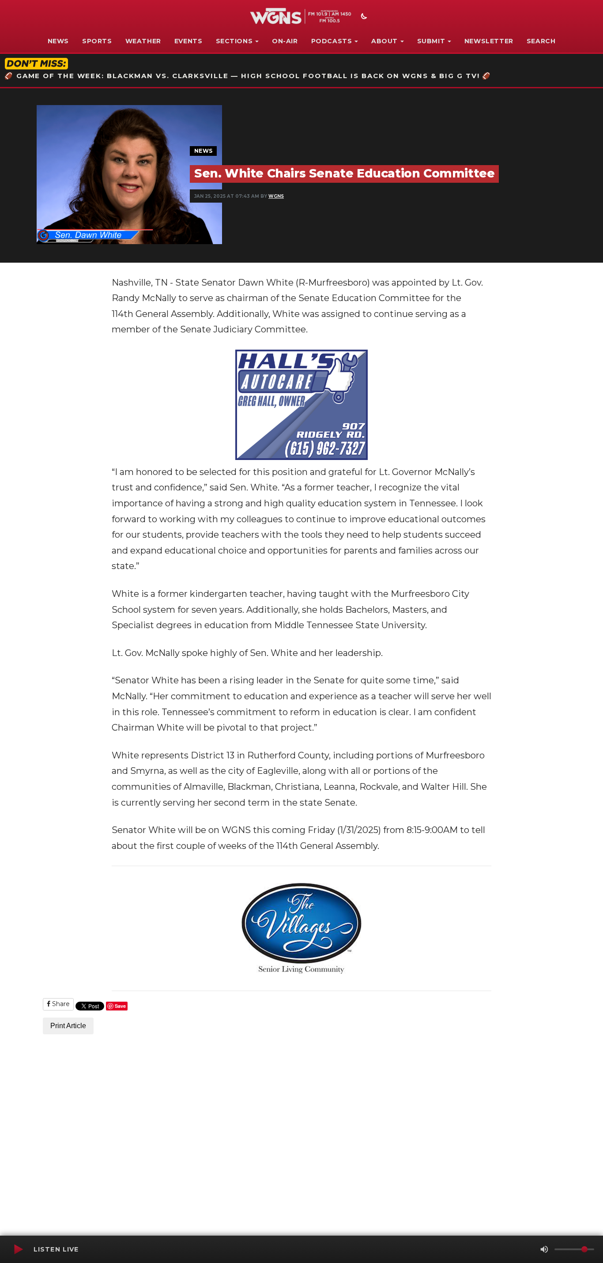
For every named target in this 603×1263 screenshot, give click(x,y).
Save (120, 1006)
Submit (431, 41)
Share (60, 1004)
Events (188, 41)
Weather (143, 41)
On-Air (285, 41)
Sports (97, 41)
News (58, 41)
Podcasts (331, 41)
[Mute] (544, 1249)
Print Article (68, 1025)
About (384, 41)
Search (541, 41)
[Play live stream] (18, 1249)
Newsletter (488, 41)
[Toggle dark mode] (363, 17)
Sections (234, 41)
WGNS (276, 196)
